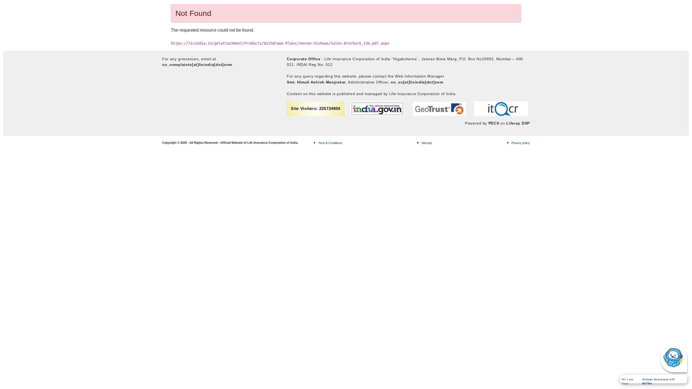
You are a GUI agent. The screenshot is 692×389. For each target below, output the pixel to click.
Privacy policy (520, 143)
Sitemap (426, 143)
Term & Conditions (330, 143)
